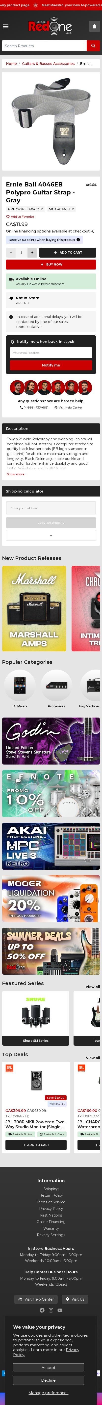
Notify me (51, 365)
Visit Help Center (39, 1299)
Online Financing (51, 1222)
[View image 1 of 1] (51, 121)
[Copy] (42, 209)
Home (11, 63)
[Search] (93, 45)
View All (93, 987)
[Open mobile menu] (6, 26)
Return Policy (51, 1195)
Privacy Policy (51, 1208)
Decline (48, 1380)
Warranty (51, 1228)
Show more (16, 474)
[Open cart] (94, 26)
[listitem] (34, 609)
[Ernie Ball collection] (91, 184)
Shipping (51, 1189)
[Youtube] (59, 1310)
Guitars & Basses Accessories (48, 63)
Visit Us (22, 303)
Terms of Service (51, 1202)
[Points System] (78, 240)
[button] (28, 1116)
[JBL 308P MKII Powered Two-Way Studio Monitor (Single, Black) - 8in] (36, 1080)
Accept (48, 1367)
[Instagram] (51, 1310)
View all (93, 1058)
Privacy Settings (51, 1235)
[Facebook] (42, 1310)
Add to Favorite (22, 217)
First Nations (51, 1215)
